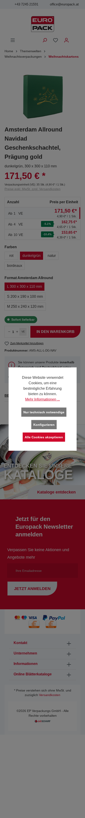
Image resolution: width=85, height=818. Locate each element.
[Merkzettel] (55, 40)
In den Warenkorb (55, 332)
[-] (9, 332)
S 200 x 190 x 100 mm (25, 296)
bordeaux (14, 266)
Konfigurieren (44, 424)
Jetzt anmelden (32, 588)
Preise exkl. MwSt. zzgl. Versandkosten (33, 189)
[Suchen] (44, 40)
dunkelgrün (31, 256)
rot (11, 256)
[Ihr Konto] (66, 40)
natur (52, 256)
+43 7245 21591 (26, 4)
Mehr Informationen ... (42, 399)
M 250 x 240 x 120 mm (25, 306)
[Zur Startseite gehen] (42, 24)
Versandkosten (49, 695)
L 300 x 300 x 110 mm (24, 286)
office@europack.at (64, 4)
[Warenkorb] (75, 38)
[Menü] (12, 40)
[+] (17, 332)
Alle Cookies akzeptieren (44, 437)
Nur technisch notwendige (43, 412)
